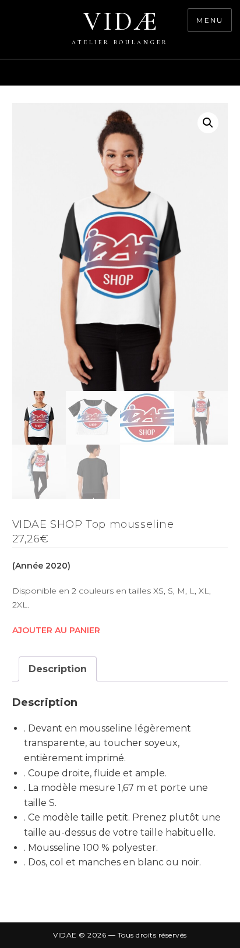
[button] (207, 122)
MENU (209, 20)
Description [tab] (58, 668)
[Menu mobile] (234, 78)
